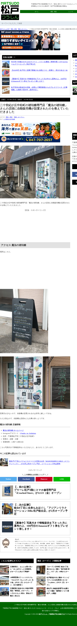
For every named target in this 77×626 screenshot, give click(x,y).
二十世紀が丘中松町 (9, 119)
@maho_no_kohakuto (28, 433)
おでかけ (53, 14)
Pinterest (44, 479)
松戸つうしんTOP (5, 29)
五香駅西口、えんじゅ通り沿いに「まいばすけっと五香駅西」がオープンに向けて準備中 (21, 569)
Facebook (26, 479)
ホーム (36, 11)
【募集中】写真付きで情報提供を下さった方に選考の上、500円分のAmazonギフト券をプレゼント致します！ (41, 525)
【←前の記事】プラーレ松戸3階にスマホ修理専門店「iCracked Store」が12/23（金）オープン (38, 490)
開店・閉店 (54, 11)
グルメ (36, 14)
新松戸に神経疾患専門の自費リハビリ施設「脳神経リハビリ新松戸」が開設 (58, 591)
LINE (62, 479)
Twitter (8, 479)
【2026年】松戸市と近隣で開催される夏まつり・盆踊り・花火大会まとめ (39, 70)
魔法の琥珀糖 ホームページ (13, 430)
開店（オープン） (23, 29)
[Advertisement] (35, 226)
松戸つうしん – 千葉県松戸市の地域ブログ (52, 614)
